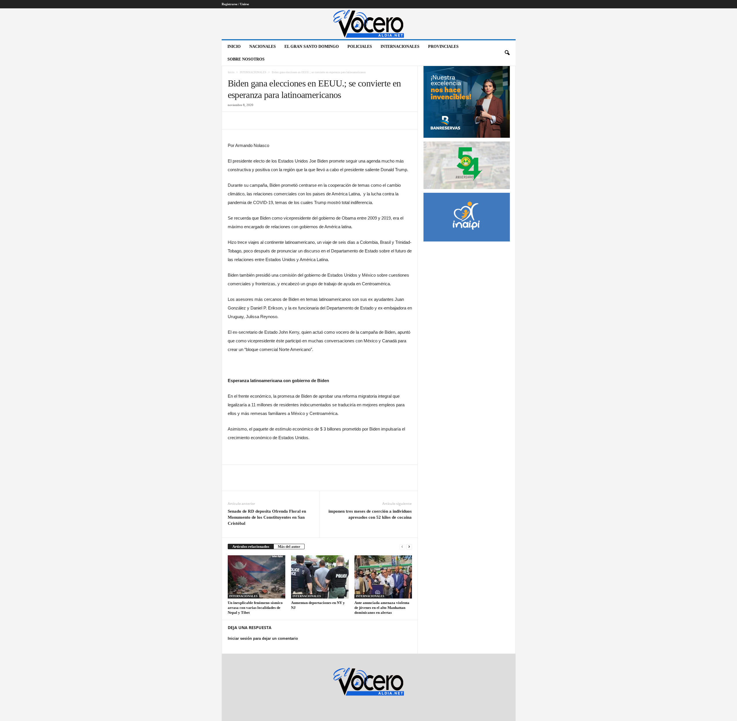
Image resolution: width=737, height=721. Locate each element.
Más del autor (289, 546)
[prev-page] (402, 546)
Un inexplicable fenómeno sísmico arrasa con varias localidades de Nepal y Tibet (255, 608)
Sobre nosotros (246, 59)
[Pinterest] (260, 120)
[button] (507, 53)
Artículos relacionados (250, 546)
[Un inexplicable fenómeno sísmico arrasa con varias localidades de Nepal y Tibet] (256, 577)
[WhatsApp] (273, 120)
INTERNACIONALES (400, 46)
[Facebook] (233, 120)
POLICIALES (359, 46)
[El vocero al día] (369, 23)
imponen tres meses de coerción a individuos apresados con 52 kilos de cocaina (370, 514)
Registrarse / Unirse (235, 4)
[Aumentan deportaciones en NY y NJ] (320, 577)
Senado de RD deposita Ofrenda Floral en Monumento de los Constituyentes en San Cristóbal (267, 517)
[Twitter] (246, 120)
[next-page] (409, 546)
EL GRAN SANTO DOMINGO (311, 46)
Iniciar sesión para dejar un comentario (263, 638)
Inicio (234, 46)
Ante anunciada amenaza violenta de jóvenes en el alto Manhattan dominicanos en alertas (381, 608)
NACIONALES (262, 46)
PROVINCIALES (443, 46)
